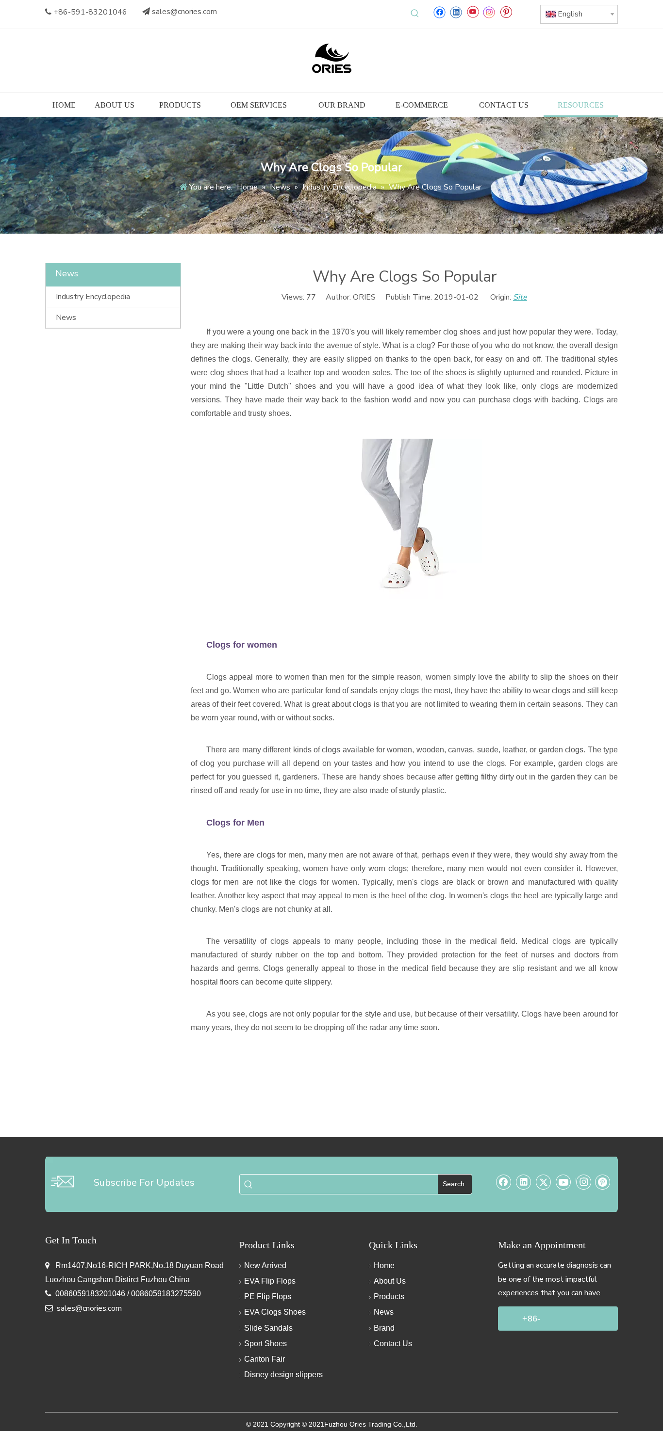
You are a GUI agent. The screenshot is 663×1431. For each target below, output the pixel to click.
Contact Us (393, 1343)
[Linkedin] (456, 12)
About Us (390, 1281)
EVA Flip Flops (270, 1281)
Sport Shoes (265, 1343)
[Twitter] (543, 1182)
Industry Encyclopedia (93, 296)
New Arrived (265, 1265)
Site (520, 297)
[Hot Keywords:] (415, 13)
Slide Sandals (268, 1328)
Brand (384, 1328)
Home (384, 1265)
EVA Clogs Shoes (275, 1312)
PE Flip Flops (267, 1296)
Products (389, 1296)
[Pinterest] (506, 12)
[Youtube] (472, 12)
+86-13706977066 (549, 1322)
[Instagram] (489, 12)
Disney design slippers (283, 1374)
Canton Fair (264, 1359)
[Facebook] (439, 12)
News (66, 317)
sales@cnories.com (184, 11)
